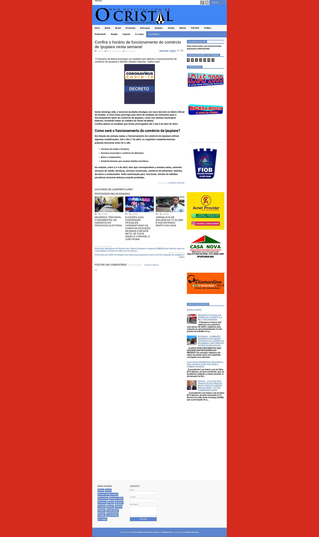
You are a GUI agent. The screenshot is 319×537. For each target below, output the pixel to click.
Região (114, 34)
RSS (207, 2)
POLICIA (195, 28)
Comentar (100, 51)
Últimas (154, 34)
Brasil (118, 28)
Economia (130, 28)
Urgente (126, 34)
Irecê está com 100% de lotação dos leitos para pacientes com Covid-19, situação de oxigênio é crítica (139, 256)
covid (113, 51)
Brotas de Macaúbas (108, 494)
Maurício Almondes (192, 532)
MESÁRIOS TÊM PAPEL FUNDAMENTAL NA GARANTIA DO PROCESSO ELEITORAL (108, 221)
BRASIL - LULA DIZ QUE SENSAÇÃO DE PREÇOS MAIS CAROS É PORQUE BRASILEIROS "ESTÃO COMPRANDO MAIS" (210, 385)
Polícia (118, 507)
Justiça (171, 28)
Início (97, 28)
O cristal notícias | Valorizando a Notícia (145, 532)
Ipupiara (159, 28)
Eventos (102, 503)
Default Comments (135, 265)
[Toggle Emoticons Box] (96, 270)
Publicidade (100, 34)
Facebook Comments (151, 265)
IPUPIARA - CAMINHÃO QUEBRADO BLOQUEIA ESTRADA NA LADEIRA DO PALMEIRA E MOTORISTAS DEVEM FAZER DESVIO (211, 341)
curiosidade (112, 515)
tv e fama (139, 34)
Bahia (107, 28)
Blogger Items (167, 532)
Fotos (110, 503)
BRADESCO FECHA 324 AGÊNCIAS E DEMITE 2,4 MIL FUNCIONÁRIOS (210, 317)
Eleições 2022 (116, 498)
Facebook (202, 2)
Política (207, 28)
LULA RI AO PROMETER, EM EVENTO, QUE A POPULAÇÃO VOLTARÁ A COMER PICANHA (205, 364)
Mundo (182, 28)
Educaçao (145, 28)
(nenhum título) (194, 310)
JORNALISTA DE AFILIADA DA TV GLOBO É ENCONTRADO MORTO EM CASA (169, 221)
